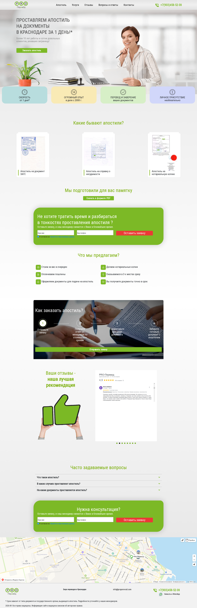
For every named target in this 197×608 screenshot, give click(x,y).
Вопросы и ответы (108, 5)
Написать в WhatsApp (172, 594)
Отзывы (88, 5)
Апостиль (61, 5)
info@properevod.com (122, 589)
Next (160, 405)
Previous (92, 405)
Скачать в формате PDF (98, 198)
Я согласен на (57, 237)
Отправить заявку (98, 349)
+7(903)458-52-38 (171, 5)
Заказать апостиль (31, 50)
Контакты (129, 5)
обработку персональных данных (62, 237)
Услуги (75, 5)
